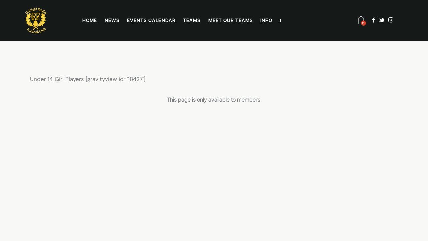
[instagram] (390, 20)
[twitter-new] (382, 20)
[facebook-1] (373, 20)
